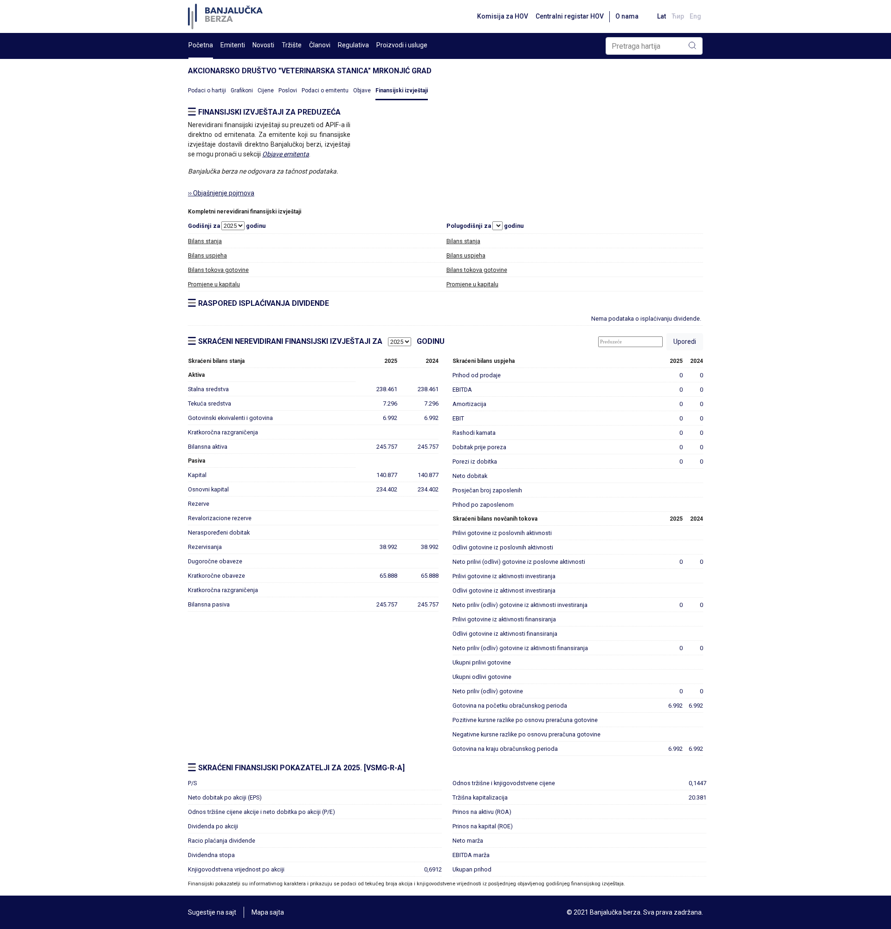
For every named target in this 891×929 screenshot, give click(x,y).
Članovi (319, 45)
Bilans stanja (205, 241)
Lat (661, 16)
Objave (362, 90)
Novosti (263, 45)
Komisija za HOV (502, 16)
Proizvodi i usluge (401, 45)
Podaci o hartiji (207, 90)
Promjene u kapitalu (214, 284)
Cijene (266, 90)
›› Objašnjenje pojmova (221, 193)
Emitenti (232, 45)
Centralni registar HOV (570, 16)
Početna (200, 45)
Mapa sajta (268, 912)
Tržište (292, 45)
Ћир (677, 16)
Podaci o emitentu (325, 90)
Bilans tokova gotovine (218, 269)
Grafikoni (242, 90)
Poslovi (287, 90)
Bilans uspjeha (207, 255)
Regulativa (353, 45)
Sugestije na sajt (212, 912)
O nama (627, 16)
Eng (695, 16)
